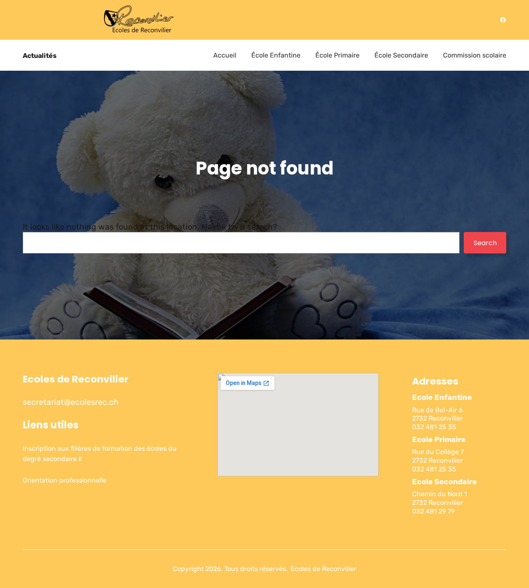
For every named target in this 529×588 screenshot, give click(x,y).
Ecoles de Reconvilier (76, 379)
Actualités (40, 56)
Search (485, 243)
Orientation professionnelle (65, 480)
